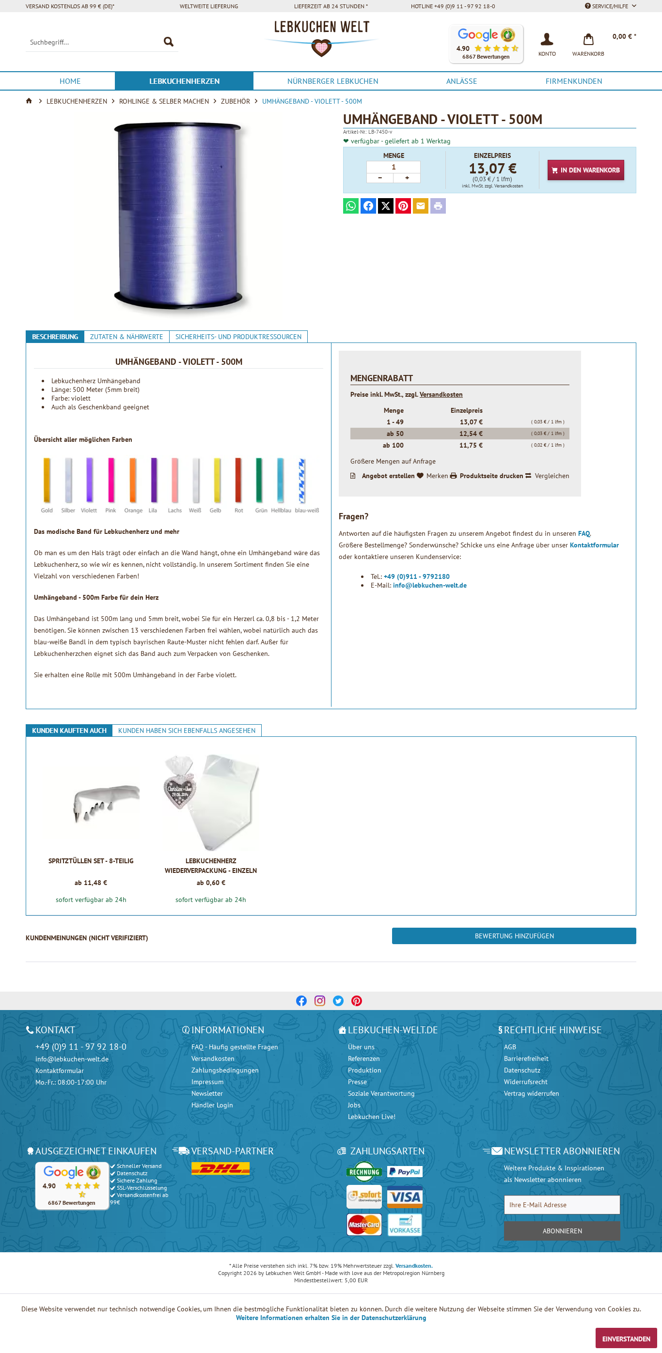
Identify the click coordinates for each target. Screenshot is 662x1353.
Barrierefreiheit (526, 1058)
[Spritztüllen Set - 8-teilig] (91, 802)
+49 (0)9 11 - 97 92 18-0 (80, 1046)
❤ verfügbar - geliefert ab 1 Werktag (397, 141)
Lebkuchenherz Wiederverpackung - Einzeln (211, 865)
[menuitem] (102, 42)
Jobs (354, 1105)
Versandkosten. (414, 1265)
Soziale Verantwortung (381, 1093)
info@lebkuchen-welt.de (430, 585)
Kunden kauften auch (69, 730)
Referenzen (364, 1058)
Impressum (207, 1081)
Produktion (364, 1070)
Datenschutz (522, 1070)
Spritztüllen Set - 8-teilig (91, 860)
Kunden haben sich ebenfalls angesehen (186, 730)
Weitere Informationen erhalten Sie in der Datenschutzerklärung (331, 1317)
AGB (510, 1046)
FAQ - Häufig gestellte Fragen (234, 1046)
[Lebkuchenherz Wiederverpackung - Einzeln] (211, 802)
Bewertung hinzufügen (514, 936)
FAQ (584, 533)
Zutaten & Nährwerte (126, 336)
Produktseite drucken (491, 475)
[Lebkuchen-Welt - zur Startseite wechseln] (331, 44)
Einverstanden (626, 1339)
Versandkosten (441, 394)
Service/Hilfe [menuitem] (610, 6)
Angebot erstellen (388, 475)
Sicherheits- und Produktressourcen (238, 336)
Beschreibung (55, 336)
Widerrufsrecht (526, 1081)
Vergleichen (552, 475)
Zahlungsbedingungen (225, 1070)
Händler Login (212, 1105)
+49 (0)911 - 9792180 (417, 576)
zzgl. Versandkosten (504, 186)
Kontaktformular (594, 545)
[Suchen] (168, 42)
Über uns (361, 1046)
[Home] (30, 101)
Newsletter (207, 1093)
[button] (486, 44)
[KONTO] (547, 38)
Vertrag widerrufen (531, 1093)
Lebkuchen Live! (371, 1116)
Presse (357, 1081)
